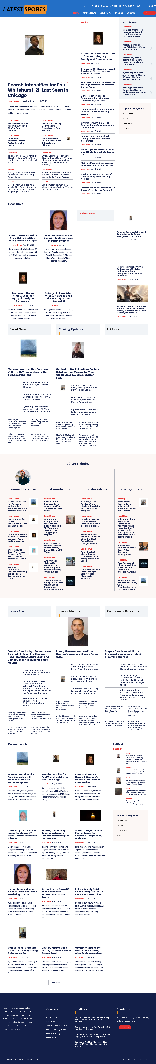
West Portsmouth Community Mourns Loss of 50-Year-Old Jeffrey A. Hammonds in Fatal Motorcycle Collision (131, 309)
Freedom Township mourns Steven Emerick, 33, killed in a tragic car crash (90, 522)
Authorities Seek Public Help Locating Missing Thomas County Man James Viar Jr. (89, 425)
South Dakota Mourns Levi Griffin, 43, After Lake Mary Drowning (114, 723)
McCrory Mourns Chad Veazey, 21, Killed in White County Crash (97, 164)
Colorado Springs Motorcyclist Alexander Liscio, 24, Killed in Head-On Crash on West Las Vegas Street (133, 680)
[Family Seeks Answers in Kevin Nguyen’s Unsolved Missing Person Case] (62, 399)
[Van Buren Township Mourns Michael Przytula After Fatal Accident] (68, 124)
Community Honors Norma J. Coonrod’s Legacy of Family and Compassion (98, 56)
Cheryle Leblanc (28, 101)
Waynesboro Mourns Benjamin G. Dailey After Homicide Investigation (127, 550)
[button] (88, 6)
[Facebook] (146, 6)
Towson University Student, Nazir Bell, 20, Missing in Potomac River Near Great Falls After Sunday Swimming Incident (88, 440)
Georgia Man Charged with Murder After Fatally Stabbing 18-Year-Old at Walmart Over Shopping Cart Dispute (22, 188)
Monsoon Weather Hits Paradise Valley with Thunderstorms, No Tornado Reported (133, 33)
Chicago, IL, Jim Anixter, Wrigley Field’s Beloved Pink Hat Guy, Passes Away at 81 (58, 297)
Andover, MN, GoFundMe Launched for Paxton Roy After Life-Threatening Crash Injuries (17, 423)
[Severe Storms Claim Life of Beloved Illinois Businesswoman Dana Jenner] (14, 702)
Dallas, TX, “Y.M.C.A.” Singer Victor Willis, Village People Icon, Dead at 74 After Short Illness (18, 438)
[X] (152, 6)
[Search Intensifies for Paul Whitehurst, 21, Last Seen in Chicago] (36, 48)
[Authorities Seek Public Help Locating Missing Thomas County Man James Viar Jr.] (62, 691)
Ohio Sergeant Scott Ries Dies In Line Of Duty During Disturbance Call (97, 152)
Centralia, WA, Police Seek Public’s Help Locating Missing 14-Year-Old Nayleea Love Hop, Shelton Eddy (77, 373)
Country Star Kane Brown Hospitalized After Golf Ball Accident (39, 422)
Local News (13, 101)
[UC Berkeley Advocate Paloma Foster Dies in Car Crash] (34, 139)
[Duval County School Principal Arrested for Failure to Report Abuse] (14, 672)
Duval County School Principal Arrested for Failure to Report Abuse (36, 672)
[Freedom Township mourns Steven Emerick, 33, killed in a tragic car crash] (107, 519)
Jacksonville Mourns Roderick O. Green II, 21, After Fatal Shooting (18, 127)
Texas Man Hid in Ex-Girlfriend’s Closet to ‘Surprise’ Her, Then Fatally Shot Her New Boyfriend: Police (22, 159)
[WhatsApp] (152, 1060)
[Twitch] (140, 1060)
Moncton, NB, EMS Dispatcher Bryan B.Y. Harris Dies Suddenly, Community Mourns (40, 437)
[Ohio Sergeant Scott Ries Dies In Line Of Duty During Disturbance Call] (23, 932)
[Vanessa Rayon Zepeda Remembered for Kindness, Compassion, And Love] (90, 815)
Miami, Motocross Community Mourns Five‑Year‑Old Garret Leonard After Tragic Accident (56, 174)
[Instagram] (149, 6)
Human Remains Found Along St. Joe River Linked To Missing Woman (98, 111)
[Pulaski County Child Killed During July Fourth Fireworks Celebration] (90, 874)
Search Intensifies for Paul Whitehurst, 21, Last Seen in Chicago (38, 90)
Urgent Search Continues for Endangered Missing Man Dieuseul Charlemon (85, 412)
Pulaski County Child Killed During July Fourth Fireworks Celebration (95, 138)
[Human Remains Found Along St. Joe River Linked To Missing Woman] (58, 220)
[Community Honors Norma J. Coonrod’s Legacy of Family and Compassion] (98, 38)
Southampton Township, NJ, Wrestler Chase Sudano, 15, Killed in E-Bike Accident (57, 187)
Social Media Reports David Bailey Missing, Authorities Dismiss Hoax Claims (84, 387)
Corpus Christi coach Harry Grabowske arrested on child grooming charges (123, 654)
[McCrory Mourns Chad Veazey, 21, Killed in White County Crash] (57, 932)
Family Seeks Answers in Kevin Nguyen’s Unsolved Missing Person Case (22, 174)
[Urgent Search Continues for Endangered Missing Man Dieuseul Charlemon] (62, 412)
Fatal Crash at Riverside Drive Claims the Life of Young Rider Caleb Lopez (23, 238)
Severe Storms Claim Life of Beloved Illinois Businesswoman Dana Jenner (97, 125)
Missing (11, 169)
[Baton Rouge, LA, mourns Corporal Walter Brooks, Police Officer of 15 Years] (70, 543)
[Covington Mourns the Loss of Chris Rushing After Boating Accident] (90, 932)
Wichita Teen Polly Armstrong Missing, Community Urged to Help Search (65, 425)
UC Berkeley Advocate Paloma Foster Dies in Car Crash (16, 141)
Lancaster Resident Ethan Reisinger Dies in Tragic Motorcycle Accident (90, 574)
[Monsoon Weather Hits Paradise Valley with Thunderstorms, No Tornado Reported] (29, 350)
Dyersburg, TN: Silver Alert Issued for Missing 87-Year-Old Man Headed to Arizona (98, 71)
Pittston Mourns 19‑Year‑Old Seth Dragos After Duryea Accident (98, 188)
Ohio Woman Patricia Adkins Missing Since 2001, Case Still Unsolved (114, 710)
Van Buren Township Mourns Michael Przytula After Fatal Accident (52, 127)
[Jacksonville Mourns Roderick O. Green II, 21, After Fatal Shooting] (34, 124)
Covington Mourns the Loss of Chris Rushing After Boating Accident (96, 176)
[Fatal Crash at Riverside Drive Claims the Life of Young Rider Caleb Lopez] (23, 220)
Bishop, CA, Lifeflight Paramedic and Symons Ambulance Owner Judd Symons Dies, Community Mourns (132, 695)
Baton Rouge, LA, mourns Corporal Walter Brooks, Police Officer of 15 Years (53, 547)
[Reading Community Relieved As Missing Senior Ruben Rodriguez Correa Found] (132, 219)
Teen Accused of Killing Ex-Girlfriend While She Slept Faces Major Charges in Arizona (53, 585)
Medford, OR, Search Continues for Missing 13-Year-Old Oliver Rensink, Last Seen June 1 (65, 439)
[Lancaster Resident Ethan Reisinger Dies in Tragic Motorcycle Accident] (107, 570)
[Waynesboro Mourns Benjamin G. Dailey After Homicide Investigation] (143, 546)
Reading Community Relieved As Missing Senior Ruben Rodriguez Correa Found (98, 84)
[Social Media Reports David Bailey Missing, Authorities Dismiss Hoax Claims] (62, 387)
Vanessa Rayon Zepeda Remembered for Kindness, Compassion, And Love (95, 98)
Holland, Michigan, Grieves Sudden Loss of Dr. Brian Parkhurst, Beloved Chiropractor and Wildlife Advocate (130, 271)
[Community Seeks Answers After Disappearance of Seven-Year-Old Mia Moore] (62, 666)
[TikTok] (134, 1060)
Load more (56, 982)
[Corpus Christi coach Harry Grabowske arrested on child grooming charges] (126, 632)
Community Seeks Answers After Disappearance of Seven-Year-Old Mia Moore (84, 666)
